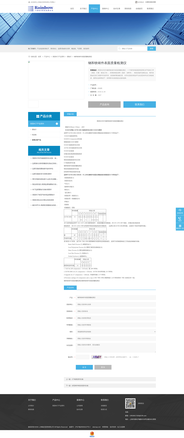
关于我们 (83, 8)
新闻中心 (105, 8)
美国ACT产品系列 (59, 56)
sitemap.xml (96, 427)
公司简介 (31, 405)
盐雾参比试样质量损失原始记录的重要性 (45, 163)
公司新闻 (80, 405)
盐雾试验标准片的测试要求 (42, 174)
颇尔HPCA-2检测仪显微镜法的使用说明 (45, 205)
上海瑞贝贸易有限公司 (44, 2)
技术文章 (116, 8)
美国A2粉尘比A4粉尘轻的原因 (43, 200)
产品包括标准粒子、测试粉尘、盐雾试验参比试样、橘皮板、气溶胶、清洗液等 (63, 48)
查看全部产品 (36, 140)
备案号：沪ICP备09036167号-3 (80, 427)
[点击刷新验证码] (96, 357)
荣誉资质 (128, 8)
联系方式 (104, 409)
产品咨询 (104, 104)
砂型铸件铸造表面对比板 (80, 385)
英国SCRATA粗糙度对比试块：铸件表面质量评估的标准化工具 (45, 158)
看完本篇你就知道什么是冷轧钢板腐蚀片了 (45, 179)
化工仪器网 (121, 427)
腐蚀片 (69, 56)
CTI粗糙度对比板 (77, 379)
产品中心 (94, 8)
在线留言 (139, 8)
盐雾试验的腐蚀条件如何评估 (42, 169)
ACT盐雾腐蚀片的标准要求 (42, 189)
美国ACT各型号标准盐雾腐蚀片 (43, 195)
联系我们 (150, 8)
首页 (72, 8)
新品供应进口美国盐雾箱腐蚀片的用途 (45, 184)
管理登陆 (105, 427)
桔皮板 (34, 135)
